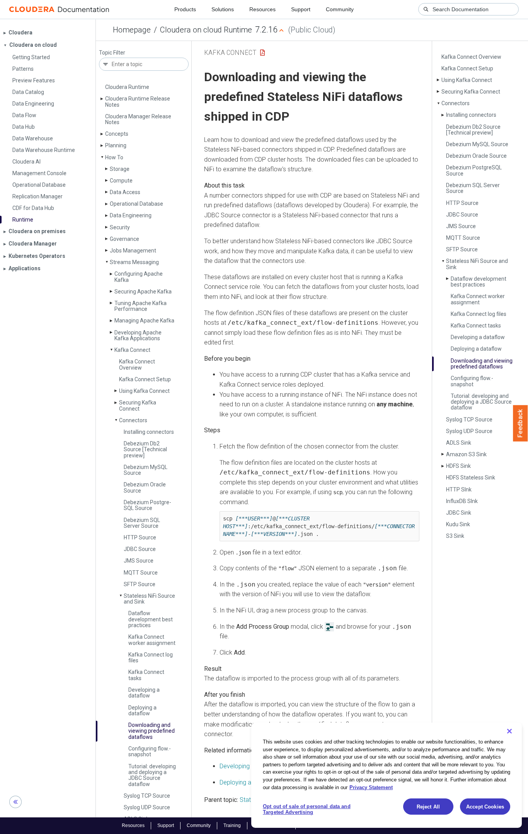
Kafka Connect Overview (137, 364)
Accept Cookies (485, 807)
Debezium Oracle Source (145, 487)
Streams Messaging (134, 262)
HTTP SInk (459, 489)
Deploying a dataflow (142, 710)
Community (340, 9)
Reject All (428, 807)
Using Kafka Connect (144, 391)
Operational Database (136, 204)
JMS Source (138, 561)
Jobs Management (133, 250)
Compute (121, 180)
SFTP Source (139, 584)
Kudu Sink (458, 524)
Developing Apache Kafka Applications (138, 335)
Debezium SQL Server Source (142, 523)
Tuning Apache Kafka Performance (140, 306)
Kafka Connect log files (150, 657)
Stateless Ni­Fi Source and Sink (149, 599)
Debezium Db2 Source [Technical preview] (145, 449)
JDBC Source (140, 549)
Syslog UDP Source (147, 807)
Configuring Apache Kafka (138, 277)
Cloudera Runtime (127, 87)
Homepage (132, 29)
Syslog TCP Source (147, 796)
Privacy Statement (371, 787)
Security (120, 227)
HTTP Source (140, 537)
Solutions (222, 9)
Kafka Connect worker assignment (151, 640)
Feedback (520, 423)
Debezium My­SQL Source (145, 470)
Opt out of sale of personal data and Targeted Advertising (307, 809)
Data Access (125, 192)
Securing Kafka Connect (137, 405)
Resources (262, 9)
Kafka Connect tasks (146, 675)
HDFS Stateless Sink (470, 477)
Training (232, 825)
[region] (386, 775)
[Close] (509, 731)
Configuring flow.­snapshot (149, 751)
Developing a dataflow (144, 693)
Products (185, 9)
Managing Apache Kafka (144, 320)
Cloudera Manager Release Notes (138, 119)
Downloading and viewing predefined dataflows (151, 731)
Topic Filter (112, 53)
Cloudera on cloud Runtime (206, 29)
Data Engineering (131, 215)
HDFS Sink (458, 466)
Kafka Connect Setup (145, 379)
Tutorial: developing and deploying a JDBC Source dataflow (152, 775)
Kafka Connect (132, 350)
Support (300, 9)
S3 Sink (455, 536)
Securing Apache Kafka (143, 291)
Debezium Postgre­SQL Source (147, 505)
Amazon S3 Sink (466, 454)
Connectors (133, 420)
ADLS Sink (458, 443)
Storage (119, 169)
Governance (124, 239)
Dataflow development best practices (150, 619)
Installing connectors (149, 432)
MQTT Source (141, 573)
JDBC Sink (458, 513)
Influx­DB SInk (462, 501)
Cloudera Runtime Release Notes (137, 101)
